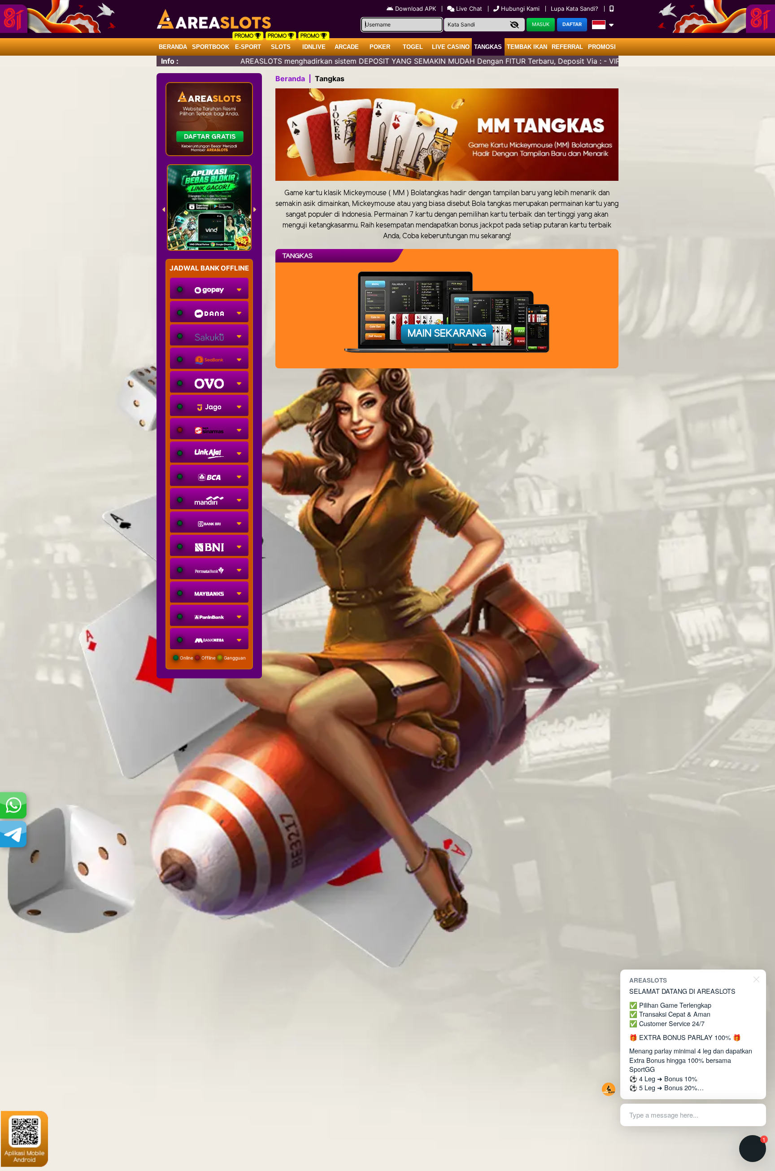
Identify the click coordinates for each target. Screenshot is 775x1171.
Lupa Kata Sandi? (575, 8)
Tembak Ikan (527, 47)
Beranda (173, 47)
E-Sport (248, 47)
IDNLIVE (314, 47)
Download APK (415, 8)
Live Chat (468, 8)
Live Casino (451, 47)
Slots (281, 47)
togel (413, 47)
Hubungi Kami (520, 8)
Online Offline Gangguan (212, 657)
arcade (347, 47)
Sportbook (210, 47)
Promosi (602, 47)
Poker (380, 47)
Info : (170, 61)
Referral (567, 47)
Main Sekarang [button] (447, 334)
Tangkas (488, 47)
